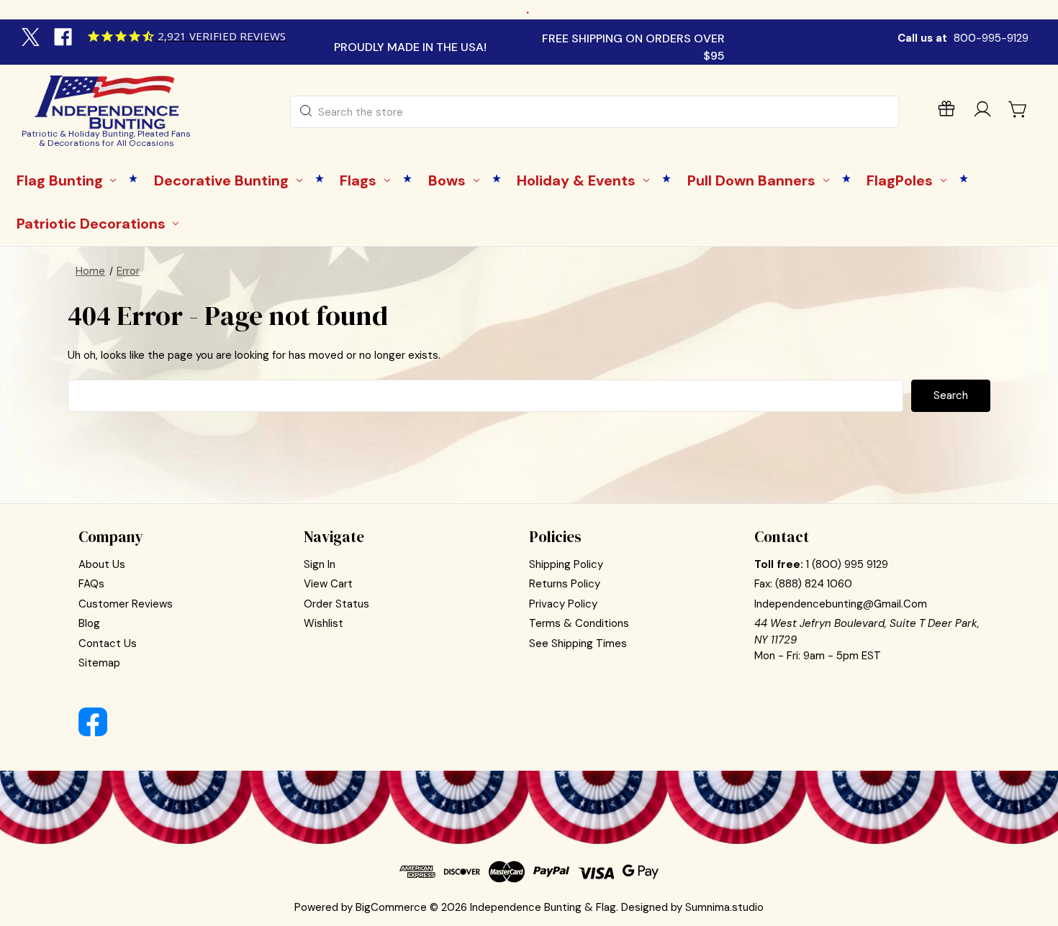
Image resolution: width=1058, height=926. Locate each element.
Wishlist (323, 623)
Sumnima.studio (724, 907)
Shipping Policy (566, 564)
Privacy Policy (563, 604)
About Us (101, 564)
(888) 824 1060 (813, 584)
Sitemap (99, 663)
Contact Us (107, 643)
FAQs (91, 584)
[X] (32, 39)
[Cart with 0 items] (1018, 109)
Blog (89, 623)
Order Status (336, 604)
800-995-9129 (991, 38)
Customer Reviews (125, 604)
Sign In (319, 564)
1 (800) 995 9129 (847, 564)
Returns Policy (564, 584)
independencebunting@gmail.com (840, 604)
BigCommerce (391, 907)
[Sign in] (982, 111)
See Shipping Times (578, 643)
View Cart (328, 584)
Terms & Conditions (579, 623)
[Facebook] (65, 39)
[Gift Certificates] (946, 111)
